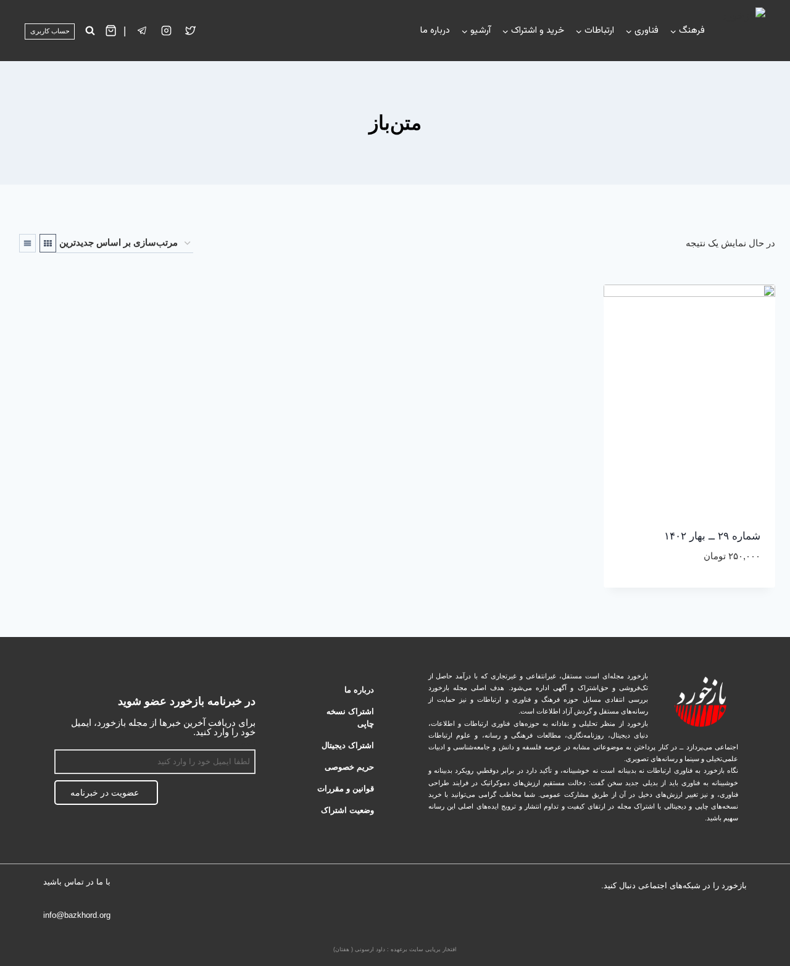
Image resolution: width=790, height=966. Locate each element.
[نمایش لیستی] (27, 243)
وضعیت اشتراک (347, 810)
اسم (248, 742)
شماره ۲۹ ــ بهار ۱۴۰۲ (712, 536)
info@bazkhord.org (76, 915)
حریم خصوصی (349, 767)
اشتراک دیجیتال (348, 745)
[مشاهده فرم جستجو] (90, 31)
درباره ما (435, 30)
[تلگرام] (142, 30)
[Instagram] (166, 30)
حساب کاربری (50, 31)
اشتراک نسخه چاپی (350, 717)
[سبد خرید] (111, 30)
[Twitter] (190, 30)
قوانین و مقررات (345, 788)
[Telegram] (696, 918)
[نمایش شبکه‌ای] (48, 243)
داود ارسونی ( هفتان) (359, 949)
